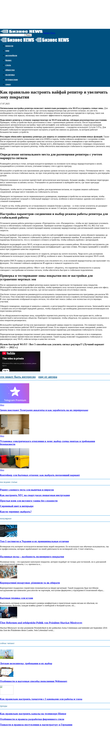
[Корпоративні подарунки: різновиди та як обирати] (8, 577)
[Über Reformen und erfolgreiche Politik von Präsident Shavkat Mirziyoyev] (8, 617)
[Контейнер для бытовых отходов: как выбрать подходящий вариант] (14, 467)
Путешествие (11, 79)
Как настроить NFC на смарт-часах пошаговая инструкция (35, 495)
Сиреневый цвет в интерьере (16, 506)
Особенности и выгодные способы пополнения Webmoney (33, 681)
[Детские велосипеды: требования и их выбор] (6, 658)
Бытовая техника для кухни (16, 598)
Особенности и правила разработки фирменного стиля (32, 719)
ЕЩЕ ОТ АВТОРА (47, 376)
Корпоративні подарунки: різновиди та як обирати (30, 582)
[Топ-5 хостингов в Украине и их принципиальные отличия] (8, 536)
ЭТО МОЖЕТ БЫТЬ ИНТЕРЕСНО (18, 376)
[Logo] (17, 42)
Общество (10, 70)
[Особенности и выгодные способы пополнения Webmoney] (6, 676)
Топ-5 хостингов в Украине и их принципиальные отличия (34, 541)
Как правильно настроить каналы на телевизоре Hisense (33, 713)
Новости (9, 46)
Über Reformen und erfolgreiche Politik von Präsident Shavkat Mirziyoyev (41, 622)
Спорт (8, 84)
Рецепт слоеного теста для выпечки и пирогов (27, 489)
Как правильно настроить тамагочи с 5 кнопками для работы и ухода (41, 699)
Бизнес (8, 60)
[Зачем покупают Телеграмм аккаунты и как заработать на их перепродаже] (14, 402)
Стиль (8, 65)
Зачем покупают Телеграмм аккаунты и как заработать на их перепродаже (44, 410)
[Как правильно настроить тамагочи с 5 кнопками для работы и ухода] (6, 694)
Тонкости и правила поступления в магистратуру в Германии (36, 724)
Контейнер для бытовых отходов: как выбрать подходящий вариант (40, 475)
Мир (7, 50)
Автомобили (11, 55)
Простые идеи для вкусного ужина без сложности (29, 500)
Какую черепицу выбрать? (16, 511)
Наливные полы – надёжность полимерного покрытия (32, 556)
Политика (10, 75)
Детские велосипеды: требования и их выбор (26, 663)
